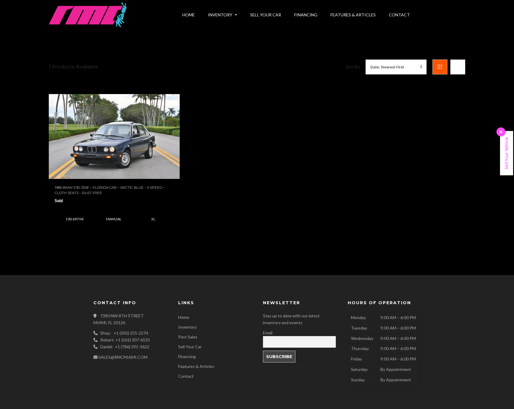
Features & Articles (196, 366)
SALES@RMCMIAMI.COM (123, 357)
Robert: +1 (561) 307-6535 (125, 339)
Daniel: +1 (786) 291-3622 (124, 346)
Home (183, 317)
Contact (186, 376)
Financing (187, 356)
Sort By (353, 66)
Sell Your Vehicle (506, 153)
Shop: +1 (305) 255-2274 (124, 332)
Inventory (187, 327)
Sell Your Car (190, 346)
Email (267, 332)
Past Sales (188, 336)
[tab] (440, 67)
